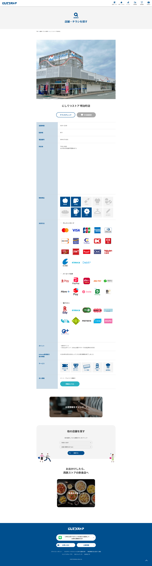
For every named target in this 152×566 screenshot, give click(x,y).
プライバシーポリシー (56, 551)
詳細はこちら (70, 384)
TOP (37, 31)
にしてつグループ (66, 554)
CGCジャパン (77, 554)
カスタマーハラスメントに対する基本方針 (74, 551)
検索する (76, 453)
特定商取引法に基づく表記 (94, 551)
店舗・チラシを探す (44, 31)
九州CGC (86, 554)
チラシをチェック (65, 115)
